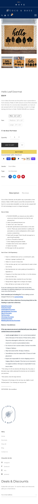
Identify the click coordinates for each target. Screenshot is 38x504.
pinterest (6, 474)
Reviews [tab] (25, 193)
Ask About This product (10, 130)
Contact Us (4, 452)
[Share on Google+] (19, 176)
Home (3, 436)
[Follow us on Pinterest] (23, 176)
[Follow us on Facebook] (10, 176)
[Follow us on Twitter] (14, 176)
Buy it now (19, 152)
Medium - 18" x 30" (16, 120)
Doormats (4, 440)
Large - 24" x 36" (15, 125)
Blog (2, 448)
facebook (7, 466)
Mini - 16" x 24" (15, 116)
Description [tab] (14, 193)
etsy (5, 470)
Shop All (3, 444)
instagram (7, 462)
